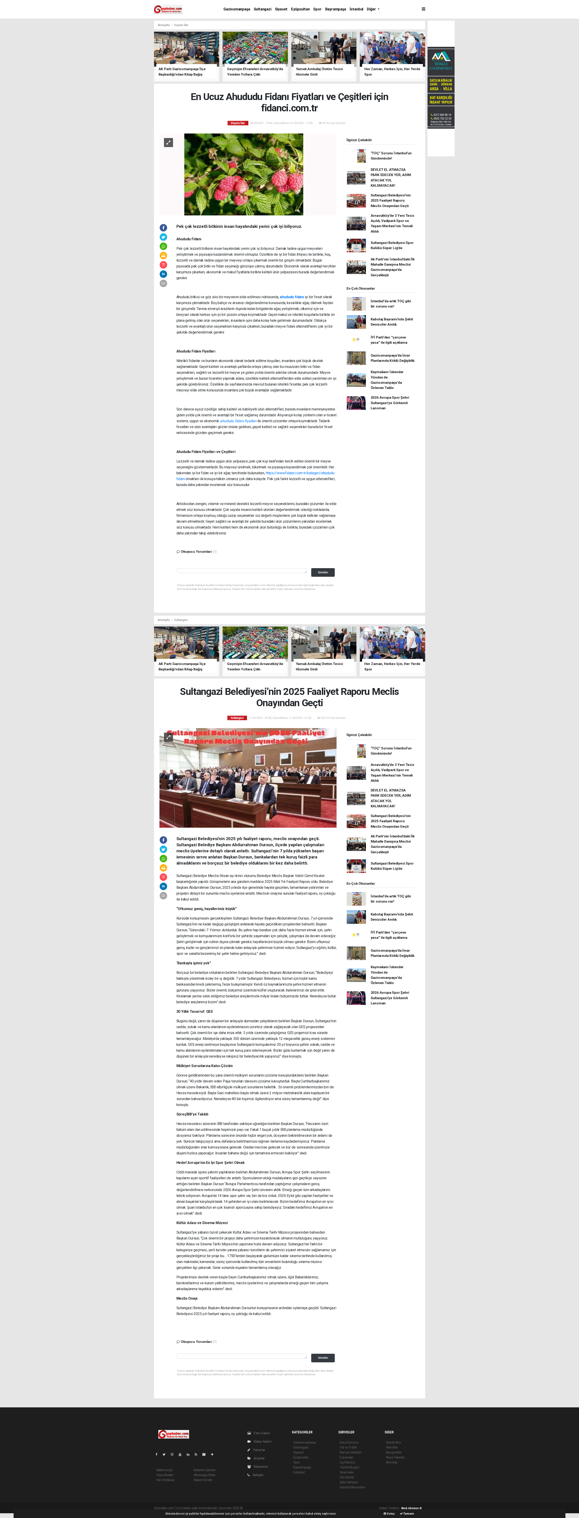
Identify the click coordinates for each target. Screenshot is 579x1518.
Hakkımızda (164, 1470)
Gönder (323, 572)
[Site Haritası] (205, 1454)
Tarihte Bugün (349, 1467)
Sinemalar (347, 1472)
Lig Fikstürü (347, 1462)
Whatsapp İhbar (205, 1475)
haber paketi (272, 1508)
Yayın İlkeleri (164, 1475)
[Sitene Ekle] (214, 1454)
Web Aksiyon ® (411, 1508)
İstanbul (356, 9)
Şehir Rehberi (349, 1482)
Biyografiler (394, 1452)
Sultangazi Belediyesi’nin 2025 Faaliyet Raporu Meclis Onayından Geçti (391, 200)
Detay (390, 1513)
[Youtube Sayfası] (182, 1454)
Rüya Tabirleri (395, 1457)
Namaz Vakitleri (351, 1452)
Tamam (408, 1513)
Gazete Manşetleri (352, 1487)
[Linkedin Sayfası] (190, 1454)
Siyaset (281, 9)
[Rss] (198, 1454)
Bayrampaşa (335, 9)
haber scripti (290, 1508)
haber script (326, 1508)
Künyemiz (260, 1466)
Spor (317, 9)
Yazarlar (258, 1450)
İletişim (257, 1475)
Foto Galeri (261, 1433)
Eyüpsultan (300, 9)
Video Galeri (262, 1441)
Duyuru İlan (181, 25)
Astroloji (391, 1462)
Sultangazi (262, 9)
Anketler (392, 1447)
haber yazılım (308, 1508)
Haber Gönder (203, 1480)
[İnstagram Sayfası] (174, 1454)
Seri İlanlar (347, 1477)
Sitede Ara (393, 1442)
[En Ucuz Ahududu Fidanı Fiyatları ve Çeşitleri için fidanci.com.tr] (248, 174)
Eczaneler (347, 1457)
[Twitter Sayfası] (166, 1454)
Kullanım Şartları (205, 1470)
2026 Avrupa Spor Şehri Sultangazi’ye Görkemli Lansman (390, 403)
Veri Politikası (165, 1480)
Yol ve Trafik (348, 1447)
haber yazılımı (253, 1508)
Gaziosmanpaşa (236, 9)
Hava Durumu (349, 1442)
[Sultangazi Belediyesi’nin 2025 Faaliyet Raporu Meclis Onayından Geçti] (248, 777)
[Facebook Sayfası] (158, 1454)
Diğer (372, 9)
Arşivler (259, 1458)
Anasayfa (164, 25)
